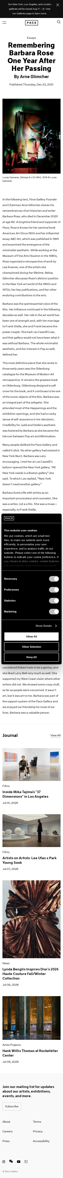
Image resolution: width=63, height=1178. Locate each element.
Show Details (44, 625)
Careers (7, 1131)
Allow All (31, 636)
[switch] (54, 590)
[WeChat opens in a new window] (11, 1162)
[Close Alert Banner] (58, 5)
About (6, 1121)
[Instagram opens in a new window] (3, 1162)
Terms (37, 1121)
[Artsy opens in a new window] (26, 1162)
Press (6, 1141)
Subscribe (11, 1106)
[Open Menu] (4, 23)
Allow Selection (31, 646)
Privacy (38, 1131)
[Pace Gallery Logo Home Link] (31, 22)
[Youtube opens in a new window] (18, 1162)
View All (55, 735)
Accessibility (41, 1141)
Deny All (31, 657)
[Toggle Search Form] (59, 22)
